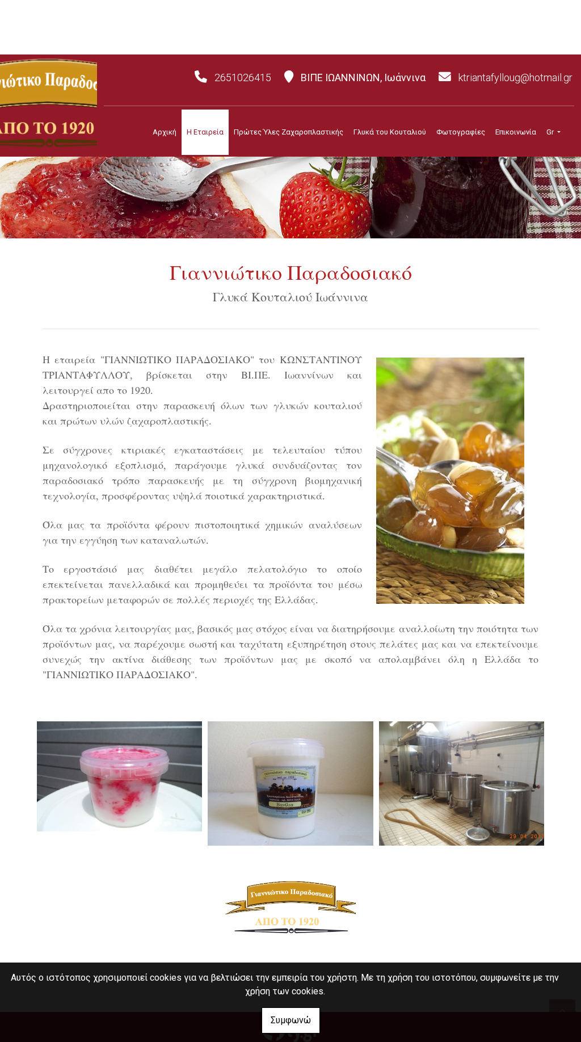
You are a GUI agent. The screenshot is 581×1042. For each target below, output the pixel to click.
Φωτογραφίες (460, 132)
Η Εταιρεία (205, 132)
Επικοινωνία (515, 132)
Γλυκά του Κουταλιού (389, 132)
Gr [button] (550, 132)
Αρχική (164, 132)
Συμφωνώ (291, 1020)
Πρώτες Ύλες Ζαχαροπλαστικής (288, 132)
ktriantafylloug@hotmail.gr (515, 77)
